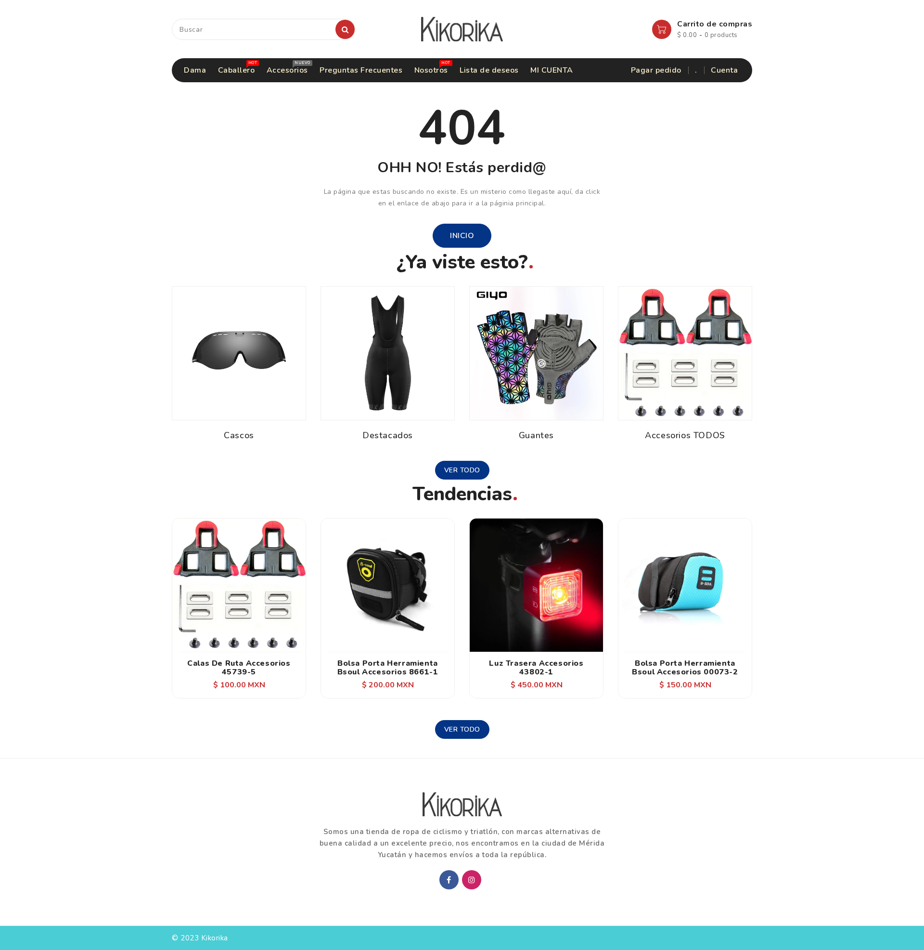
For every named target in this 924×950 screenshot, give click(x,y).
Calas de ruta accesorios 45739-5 (238, 667)
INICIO (462, 235)
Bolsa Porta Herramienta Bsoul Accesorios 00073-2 (685, 667)
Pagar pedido (656, 70)
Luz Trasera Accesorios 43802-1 (536, 667)
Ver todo (462, 470)
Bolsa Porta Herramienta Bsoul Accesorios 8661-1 (387, 667)
